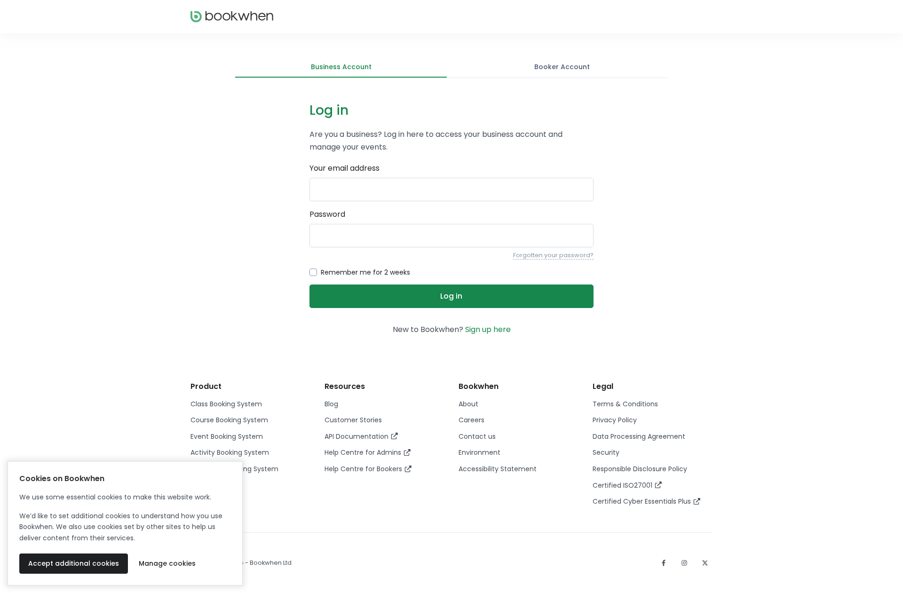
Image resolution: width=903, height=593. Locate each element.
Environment (479, 452)
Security (606, 452)
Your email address (344, 168)
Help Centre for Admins (364, 452)
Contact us (477, 436)
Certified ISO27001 (623, 485)
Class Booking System (226, 404)
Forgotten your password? (553, 255)
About (468, 404)
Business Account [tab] (341, 66)
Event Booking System (226, 436)
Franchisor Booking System (234, 469)
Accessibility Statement (498, 469)
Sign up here (488, 329)
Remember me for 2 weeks (365, 272)
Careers (471, 420)
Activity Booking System (229, 452)
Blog (331, 404)
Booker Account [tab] (562, 66)
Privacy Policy (615, 420)
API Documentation (357, 436)
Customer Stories (353, 420)
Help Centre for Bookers (364, 469)
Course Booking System (229, 420)
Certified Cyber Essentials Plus (643, 501)
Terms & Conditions (625, 404)
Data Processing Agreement (639, 436)
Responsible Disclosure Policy (640, 469)
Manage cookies (167, 563)
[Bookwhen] (231, 17)
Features (204, 485)
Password (327, 214)
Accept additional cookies (73, 563)
